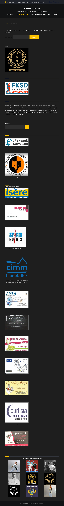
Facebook (56, 2)
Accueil (10, 14)
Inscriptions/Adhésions (40, 14)
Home (6, 23)
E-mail (50, 2)
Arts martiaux (22, 14)
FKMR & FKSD (32, 8)
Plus (55, 14)
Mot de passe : (9, 37)
